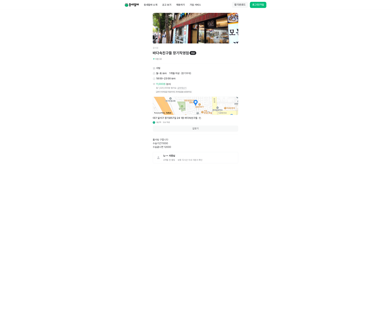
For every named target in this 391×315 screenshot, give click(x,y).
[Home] (132, 5)
